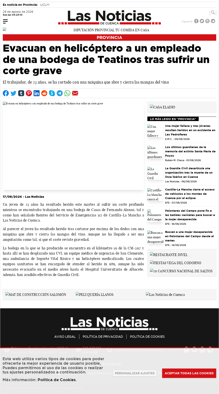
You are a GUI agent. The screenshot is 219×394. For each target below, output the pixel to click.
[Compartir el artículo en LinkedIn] (37, 93)
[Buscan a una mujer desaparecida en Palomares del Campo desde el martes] (155, 237)
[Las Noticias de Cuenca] (109, 17)
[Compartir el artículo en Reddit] (44, 93)
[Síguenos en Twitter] (202, 21)
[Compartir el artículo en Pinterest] (29, 93)
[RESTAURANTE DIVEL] (169, 254)
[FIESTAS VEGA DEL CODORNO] (175, 262)
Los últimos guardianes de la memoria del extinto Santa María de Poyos (190, 151)
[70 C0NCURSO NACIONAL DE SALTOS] (181, 270)
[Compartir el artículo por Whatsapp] (67, 93)
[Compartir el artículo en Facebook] (6, 93)
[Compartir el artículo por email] (75, 93)
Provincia (109, 37)
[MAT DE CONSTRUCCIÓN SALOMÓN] (35, 294)
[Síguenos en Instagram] (208, 21)
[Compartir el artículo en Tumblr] (21, 93)
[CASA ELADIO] (162, 107)
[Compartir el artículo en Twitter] (13, 93)
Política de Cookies (147, 336)
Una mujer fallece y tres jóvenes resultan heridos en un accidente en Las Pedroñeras (190, 130)
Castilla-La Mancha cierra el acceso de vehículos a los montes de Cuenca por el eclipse (190, 193)
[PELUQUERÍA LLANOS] (95, 294)
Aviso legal (65, 336)
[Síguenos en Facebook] (197, 21)
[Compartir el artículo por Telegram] (60, 93)
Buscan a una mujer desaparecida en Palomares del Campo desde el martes (189, 236)
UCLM (44, 4)
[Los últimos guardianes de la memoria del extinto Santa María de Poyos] (155, 152)
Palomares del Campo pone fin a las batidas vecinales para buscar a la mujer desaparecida (190, 215)
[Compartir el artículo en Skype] (52, 93)
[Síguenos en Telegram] (213, 21)
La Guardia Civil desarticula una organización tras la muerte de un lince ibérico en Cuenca (189, 172)
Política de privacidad (103, 336)
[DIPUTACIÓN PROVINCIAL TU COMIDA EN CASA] (109, 29)
